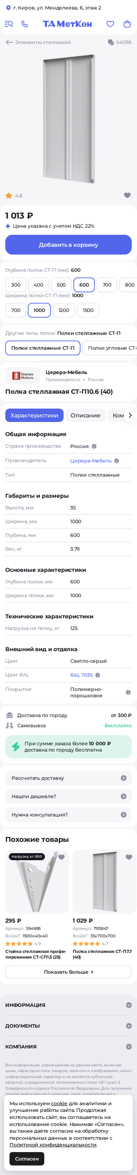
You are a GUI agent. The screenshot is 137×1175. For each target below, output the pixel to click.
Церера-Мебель (90, 461)
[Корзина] (127, 24)
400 (38, 285)
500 (61, 285)
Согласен (27, 1159)
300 (15, 285)
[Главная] (67, 23)
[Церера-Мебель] (22, 376)
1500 (88, 310)
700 (107, 285)
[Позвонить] (24, 24)
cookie (59, 1103)
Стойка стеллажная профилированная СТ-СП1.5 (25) (35, 954)
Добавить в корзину (68, 244)
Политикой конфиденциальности (52, 1145)
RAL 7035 (81, 675)
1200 (64, 310)
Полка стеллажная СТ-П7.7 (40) (102, 954)
